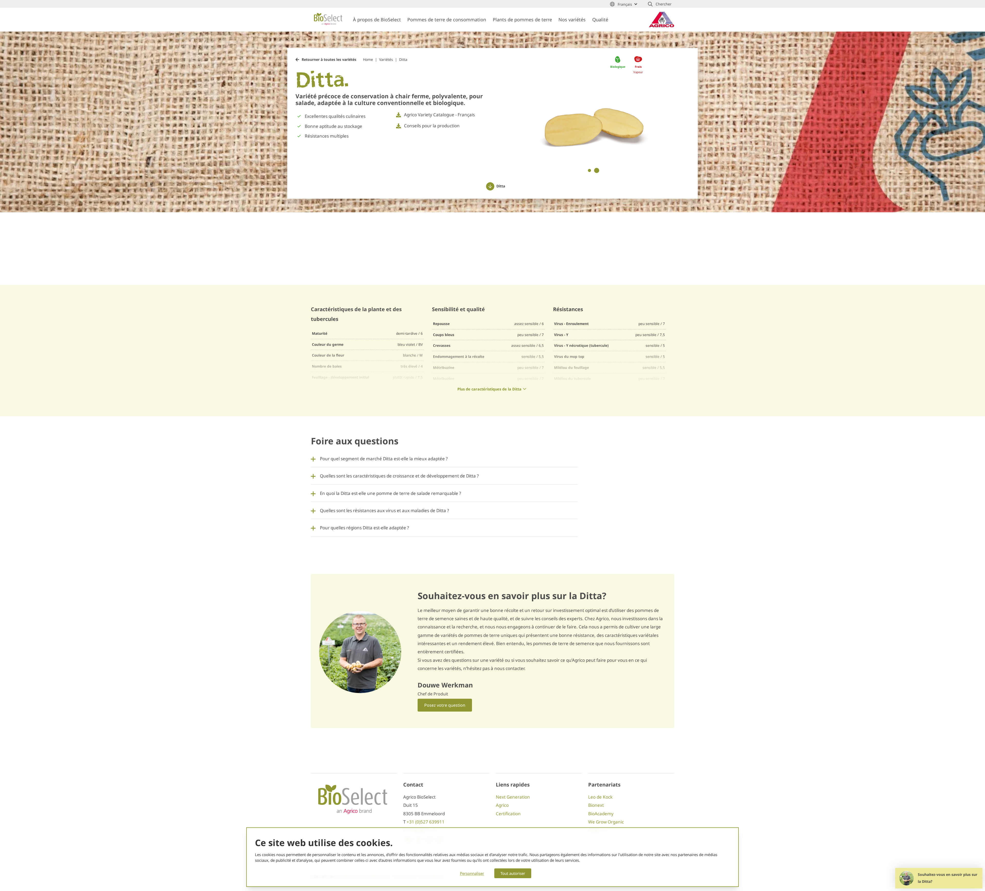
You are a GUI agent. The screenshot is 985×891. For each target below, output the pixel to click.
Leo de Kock (600, 797)
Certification (508, 814)
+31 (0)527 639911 (426, 822)
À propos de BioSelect (377, 19)
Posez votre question (444, 705)
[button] (660, 4)
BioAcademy (601, 814)
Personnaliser (472, 873)
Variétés (386, 59)
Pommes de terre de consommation (446, 19)
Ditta (403, 59)
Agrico (502, 805)
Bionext (596, 805)
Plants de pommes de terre (522, 19)
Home (368, 59)
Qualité (600, 19)
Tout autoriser (512, 873)
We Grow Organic (606, 822)
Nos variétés (572, 19)
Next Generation (513, 797)
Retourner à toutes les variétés (329, 59)
